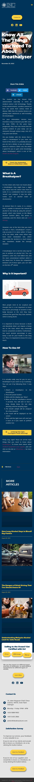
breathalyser (7, 444)
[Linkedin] (17, 25)
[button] (31, 4)
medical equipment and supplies (14, 447)
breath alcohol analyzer (10, 153)
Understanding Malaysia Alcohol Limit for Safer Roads (16, 639)
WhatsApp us (20, 449)
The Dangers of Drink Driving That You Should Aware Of (17, 586)
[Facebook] (12, 25)
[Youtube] (21, 25)
